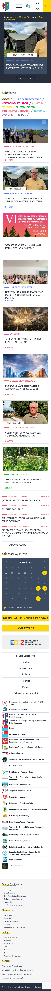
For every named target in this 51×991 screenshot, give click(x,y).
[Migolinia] (28, 6)
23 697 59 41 (28, 974)
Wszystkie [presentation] (7, 99)
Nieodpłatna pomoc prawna (20, 784)
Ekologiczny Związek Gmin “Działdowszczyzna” (28, 809)
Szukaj (47, 6)
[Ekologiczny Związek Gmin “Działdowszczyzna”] (5, 809)
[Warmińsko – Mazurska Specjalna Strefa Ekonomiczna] (5, 778)
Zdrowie (7, 924)
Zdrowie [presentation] (22, 115)
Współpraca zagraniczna (13, 905)
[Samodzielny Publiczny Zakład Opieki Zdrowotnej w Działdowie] (5, 853)
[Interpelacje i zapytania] (5, 734)
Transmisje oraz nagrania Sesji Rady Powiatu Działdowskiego (27, 721)
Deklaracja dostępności (25, 693)
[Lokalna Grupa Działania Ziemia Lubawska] (5, 847)
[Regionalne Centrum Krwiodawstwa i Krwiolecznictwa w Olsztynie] (5, 741)
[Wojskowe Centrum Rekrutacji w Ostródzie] (5, 759)
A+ (39, 3)
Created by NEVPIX (42, 987)
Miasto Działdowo (25, 655)
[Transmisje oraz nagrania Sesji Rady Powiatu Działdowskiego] (5, 722)
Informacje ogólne (10, 890)
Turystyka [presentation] (39, 111)
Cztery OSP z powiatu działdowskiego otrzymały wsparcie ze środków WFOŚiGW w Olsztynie (25, 533)
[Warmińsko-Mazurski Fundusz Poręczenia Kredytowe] (5, 828)
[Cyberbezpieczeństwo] (5, 709)
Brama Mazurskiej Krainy (19, 841)
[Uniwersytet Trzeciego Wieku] (5, 803)
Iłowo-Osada (25, 668)
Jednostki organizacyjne (13, 899)
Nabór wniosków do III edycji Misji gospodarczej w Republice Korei (21, 387)
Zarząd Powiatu (9, 893)
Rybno (25, 687)
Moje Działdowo (15, 859)
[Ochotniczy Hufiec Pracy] (5, 816)
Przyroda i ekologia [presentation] (25, 107)
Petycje (12, 728)
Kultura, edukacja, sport (21, 193)
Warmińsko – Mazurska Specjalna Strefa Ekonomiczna (25, 778)
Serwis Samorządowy (17, 797)
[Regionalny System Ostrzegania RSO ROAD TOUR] (5, 703)
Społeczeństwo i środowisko (22, 147)
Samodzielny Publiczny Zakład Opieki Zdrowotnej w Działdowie (24, 853)
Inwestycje (25, 628)
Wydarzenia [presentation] (7, 115)
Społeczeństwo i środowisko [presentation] (16, 111)
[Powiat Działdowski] (5, 6)
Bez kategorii (32, 60)
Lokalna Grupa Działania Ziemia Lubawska (26, 847)
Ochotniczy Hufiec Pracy (19, 816)
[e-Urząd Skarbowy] (5, 753)
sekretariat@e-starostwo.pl (12, 978)
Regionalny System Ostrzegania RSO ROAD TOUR (26, 703)
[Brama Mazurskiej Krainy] (5, 841)
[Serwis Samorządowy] (5, 797)
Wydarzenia (15, 334)
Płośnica (25, 680)
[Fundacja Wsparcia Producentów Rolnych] (5, 747)
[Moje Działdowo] (5, 859)
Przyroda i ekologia (18, 475)
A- (36, 3)
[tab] (9, 99)
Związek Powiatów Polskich (20, 790)
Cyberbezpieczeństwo (18, 709)
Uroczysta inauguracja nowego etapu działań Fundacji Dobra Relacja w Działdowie (24, 295)
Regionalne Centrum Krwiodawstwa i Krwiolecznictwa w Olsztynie (24, 740)
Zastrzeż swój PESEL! (13, 509)
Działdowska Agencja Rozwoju (21, 822)
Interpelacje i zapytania (18, 734)
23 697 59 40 (11, 974)
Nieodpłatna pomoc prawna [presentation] (15, 103)
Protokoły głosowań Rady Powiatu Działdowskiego (23, 715)
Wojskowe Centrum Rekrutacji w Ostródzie (26, 759)
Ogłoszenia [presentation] (37, 103)
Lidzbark (25, 674)
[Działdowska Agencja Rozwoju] (5, 822)
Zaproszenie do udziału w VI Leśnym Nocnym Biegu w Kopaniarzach (22, 247)
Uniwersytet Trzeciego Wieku (21, 803)
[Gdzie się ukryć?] (5, 766)
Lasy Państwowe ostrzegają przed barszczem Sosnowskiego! (22, 481)
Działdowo (25, 662)
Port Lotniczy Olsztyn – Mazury (22, 772)
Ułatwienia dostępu (37, 9)
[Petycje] (5, 728)
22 (38, 588)
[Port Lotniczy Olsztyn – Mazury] (5, 772)
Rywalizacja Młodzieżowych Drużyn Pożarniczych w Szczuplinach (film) (23, 200)
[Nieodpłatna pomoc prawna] (5, 784)
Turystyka (7, 918)
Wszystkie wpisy (17, 545)
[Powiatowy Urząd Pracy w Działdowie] (5, 834)
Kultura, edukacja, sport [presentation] (28, 99)
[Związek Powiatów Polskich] (5, 791)
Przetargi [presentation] (7, 107)
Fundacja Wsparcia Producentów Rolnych (26, 747)
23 (45, 588)
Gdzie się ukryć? (16, 765)
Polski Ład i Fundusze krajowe (25, 618)
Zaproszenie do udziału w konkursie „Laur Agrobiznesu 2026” (23, 520)
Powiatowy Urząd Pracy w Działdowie (24, 834)
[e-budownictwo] (5, 866)
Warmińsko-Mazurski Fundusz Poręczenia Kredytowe (26, 828)
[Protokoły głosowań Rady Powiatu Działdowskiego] (5, 716)
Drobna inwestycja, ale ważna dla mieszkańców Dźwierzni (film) (22, 434)
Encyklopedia (25, 642)
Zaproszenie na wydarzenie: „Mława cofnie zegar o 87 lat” (22, 340)
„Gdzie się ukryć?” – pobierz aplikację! (21, 500)
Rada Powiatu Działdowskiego (15, 896)
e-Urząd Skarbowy (16, 753)
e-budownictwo (15, 866)
